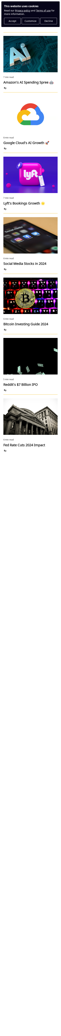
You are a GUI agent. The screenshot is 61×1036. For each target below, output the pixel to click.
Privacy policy (22, 10)
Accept (12, 21)
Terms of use (43, 10)
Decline (48, 21)
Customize (30, 21)
